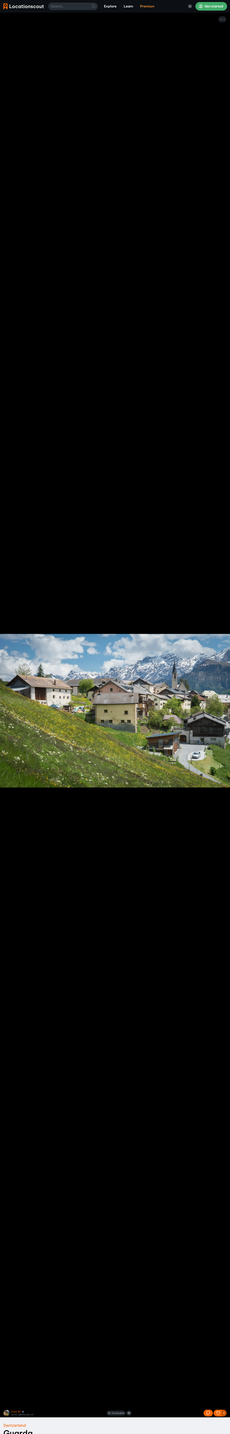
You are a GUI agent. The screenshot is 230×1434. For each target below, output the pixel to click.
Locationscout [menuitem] (23, 6)
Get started (213, 6)
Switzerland (14, 1425)
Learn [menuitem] (128, 6)
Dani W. (16, 1411)
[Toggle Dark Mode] (190, 6)
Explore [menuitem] (110, 6)
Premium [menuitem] (147, 6)
